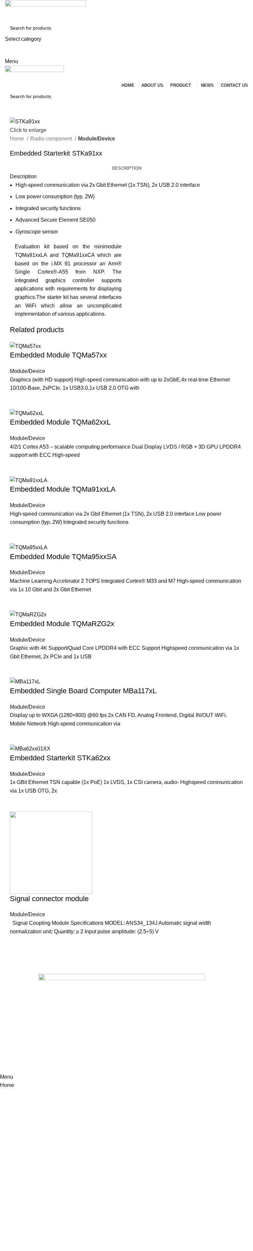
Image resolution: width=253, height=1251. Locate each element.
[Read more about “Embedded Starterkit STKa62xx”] (18, 803)
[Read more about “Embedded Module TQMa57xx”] (18, 400)
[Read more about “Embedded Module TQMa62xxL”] (18, 467)
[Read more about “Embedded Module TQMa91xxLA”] (18, 535)
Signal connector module (49, 899)
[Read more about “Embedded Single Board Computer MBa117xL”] (18, 736)
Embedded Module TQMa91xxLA (63, 489)
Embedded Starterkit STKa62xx (60, 758)
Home (17, 138)
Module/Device (96, 138)
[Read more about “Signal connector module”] (18, 944)
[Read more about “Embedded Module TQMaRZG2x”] (18, 669)
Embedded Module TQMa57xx (58, 355)
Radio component (51, 138)
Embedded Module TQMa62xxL (60, 422)
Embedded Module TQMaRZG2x (62, 624)
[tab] (126, 168)
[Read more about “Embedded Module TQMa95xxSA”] (18, 602)
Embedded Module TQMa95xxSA (63, 556)
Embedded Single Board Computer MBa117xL (83, 691)
